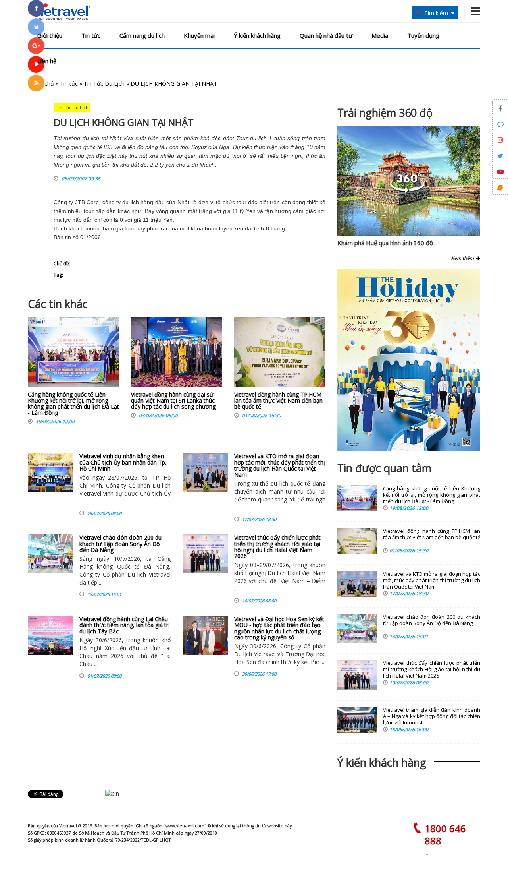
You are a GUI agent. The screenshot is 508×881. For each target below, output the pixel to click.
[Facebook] (36, 8)
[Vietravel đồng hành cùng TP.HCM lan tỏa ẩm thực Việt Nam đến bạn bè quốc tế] (279, 354)
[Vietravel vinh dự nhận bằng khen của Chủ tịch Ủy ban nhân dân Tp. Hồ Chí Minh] (50, 472)
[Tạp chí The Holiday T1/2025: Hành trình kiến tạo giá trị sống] (408, 360)
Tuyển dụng (423, 35)
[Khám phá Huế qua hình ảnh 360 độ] (407, 190)
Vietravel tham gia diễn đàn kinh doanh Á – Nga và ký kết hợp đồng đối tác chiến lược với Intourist (431, 716)
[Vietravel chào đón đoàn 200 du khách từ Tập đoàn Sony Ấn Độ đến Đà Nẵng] (50, 553)
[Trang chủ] (60, 12)
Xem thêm (463, 258)
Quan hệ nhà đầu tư (326, 35)
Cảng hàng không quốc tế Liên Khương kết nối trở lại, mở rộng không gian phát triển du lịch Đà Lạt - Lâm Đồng (73, 403)
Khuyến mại (199, 35)
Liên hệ (46, 61)
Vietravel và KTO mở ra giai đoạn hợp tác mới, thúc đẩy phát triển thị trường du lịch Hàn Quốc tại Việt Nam (279, 465)
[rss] (36, 83)
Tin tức (90, 35)
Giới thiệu (49, 35)
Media (379, 35)
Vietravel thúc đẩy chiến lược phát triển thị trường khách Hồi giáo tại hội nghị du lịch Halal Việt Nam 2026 (277, 547)
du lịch (130, 202)
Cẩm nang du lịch (142, 35)
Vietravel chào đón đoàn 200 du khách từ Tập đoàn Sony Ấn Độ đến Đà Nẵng (120, 544)
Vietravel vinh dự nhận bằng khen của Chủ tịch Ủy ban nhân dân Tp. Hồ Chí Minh (122, 462)
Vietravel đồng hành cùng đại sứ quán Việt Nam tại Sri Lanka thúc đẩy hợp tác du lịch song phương (173, 400)
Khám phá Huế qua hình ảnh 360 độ (385, 243)
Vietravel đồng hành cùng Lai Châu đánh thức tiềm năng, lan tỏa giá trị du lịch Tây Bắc (124, 625)
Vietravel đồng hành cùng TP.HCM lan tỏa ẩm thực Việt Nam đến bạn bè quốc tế (278, 400)
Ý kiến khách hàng (257, 35)
